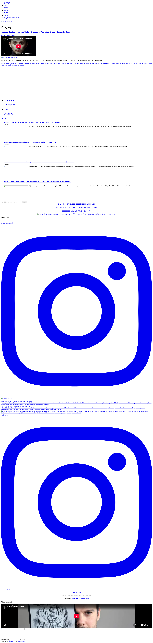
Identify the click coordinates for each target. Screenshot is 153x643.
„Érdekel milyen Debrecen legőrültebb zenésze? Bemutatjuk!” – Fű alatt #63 (32, 122)
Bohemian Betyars (34, 63)
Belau (26, 63)
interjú (6, 10)
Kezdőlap (7, 2)
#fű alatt (4, 118)
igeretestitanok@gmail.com (80, 598)
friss (5, 5)
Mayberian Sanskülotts (119, 63)
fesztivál (7, 14)
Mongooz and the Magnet (135, 63)
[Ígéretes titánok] (6, 22)
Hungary (76, 63)
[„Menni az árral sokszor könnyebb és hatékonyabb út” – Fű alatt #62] (16, 153)
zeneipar (6, 15)
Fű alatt (6, 4)
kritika (6, 9)
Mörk (146, 63)
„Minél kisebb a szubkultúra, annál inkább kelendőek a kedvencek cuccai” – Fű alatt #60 (37, 182)
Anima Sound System (13, 63)
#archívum (76, 592)
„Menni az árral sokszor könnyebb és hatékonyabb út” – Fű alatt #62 (30, 142)
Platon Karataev (14, 65)
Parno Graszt (5, 65)
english (6, 19)
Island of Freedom (85, 63)
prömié (6, 7)
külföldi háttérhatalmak (12, 17)
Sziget (22, 65)
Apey (22, 63)
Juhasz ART (12, 641)
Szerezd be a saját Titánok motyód (76, 211)
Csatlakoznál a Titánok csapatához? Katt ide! (76, 207)
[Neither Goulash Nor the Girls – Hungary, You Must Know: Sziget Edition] (76, 47)
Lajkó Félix (107, 63)
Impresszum (21, 641)
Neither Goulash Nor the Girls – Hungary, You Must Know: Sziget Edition (35, 32)
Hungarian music (67, 63)
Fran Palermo (57, 63)
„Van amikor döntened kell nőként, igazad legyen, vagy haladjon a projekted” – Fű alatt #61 (39, 162)
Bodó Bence (11, 35)
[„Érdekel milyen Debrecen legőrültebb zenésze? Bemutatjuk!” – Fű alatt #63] (16, 133)
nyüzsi (6, 12)
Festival (43, 63)
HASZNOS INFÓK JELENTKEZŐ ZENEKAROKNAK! (76, 204)
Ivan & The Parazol (98, 63)
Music (150, 63)
